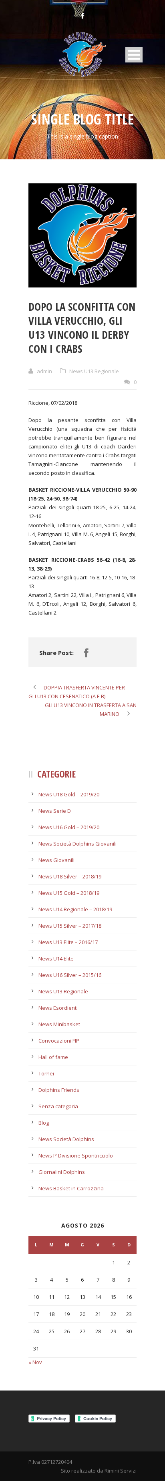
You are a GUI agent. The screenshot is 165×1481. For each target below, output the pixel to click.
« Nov (35, 1362)
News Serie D (54, 810)
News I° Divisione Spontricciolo (75, 1155)
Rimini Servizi (121, 1470)
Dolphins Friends (58, 1089)
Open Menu (134, 54)
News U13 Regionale (94, 371)
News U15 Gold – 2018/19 (68, 892)
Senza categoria (58, 1106)
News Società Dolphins (66, 1139)
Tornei (46, 1073)
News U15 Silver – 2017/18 (69, 925)
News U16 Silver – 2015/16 (69, 975)
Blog (43, 1122)
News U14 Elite (56, 958)
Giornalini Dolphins (61, 1172)
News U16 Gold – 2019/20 (68, 827)
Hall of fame (53, 1057)
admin (44, 371)
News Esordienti (58, 1007)
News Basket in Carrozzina (71, 1188)
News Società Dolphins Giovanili (77, 843)
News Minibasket (59, 1024)
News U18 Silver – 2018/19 (69, 876)
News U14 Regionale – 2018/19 (75, 909)
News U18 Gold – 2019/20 (68, 794)
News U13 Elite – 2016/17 (68, 942)
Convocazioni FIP (58, 1040)
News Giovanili (56, 860)
